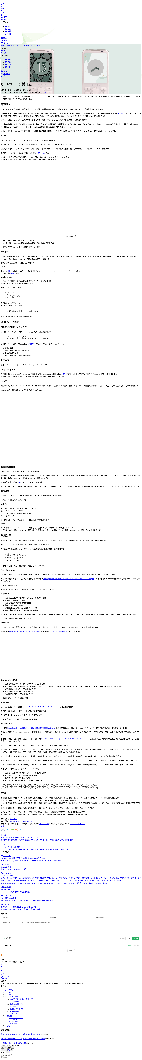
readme (13, 273)
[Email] (6, 979)
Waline (136, 955)
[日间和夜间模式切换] (9, 1047)
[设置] (2, 1050)
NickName (5, 917)
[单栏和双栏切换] (12, 1047)
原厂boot (41, 153)
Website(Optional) (99, 917)
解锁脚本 (121, 113)
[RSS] (4, 979)
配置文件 (31, 344)
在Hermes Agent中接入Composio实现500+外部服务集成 (20, 1034)
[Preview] (10, 938)
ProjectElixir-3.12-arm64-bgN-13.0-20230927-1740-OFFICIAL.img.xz (64, 739)
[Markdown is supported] (4, 938)
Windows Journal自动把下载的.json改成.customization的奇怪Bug (23, 1039)
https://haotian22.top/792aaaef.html (21, 821)
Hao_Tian (13, 819)
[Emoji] (7, 938)
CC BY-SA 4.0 (44, 824)
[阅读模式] (2, 1047)
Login (128, 938)
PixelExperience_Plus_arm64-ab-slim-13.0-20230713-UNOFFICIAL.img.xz (68, 579)
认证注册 (64, 374)
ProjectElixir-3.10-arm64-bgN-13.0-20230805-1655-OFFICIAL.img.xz (31, 728)
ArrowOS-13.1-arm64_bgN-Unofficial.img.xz (24, 631)
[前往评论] (9, 1050)
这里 (20, 482)
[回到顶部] (11, 1050)
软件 (9, 271)
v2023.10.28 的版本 (60, 631)
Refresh (71, 951)
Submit (136, 938)
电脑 (2, 826)
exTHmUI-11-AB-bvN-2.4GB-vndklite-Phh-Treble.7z (42, 707)
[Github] (2, 979)
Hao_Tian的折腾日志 (77, 824)
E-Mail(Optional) (53, 917)
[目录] (6, 1050)
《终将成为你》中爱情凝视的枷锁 (13, 1043)
